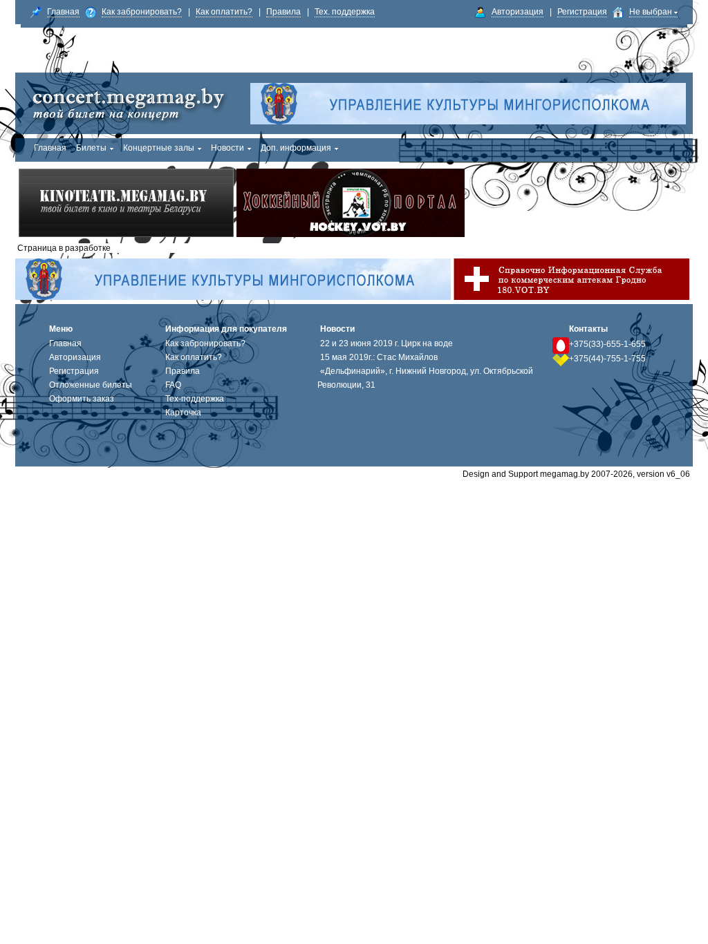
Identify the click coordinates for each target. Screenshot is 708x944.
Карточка (183, 412)
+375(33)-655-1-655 (607, 344)
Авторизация (517, 12)
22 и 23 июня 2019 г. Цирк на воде (386, 343)
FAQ (173, 385)
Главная (63, 12)
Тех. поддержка (345, 12)
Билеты (91, 148)
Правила (283, 12)
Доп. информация (296, 148)
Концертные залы (158, 148)
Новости (227, 148)
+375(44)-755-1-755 (607, 359)
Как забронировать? (142, 12)
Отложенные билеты (90, 385)
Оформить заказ (81, 399)
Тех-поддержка (194, 399)
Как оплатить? (224, 12)
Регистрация (582, 12)
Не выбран (651, 12)
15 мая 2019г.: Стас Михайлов (379, 357)
